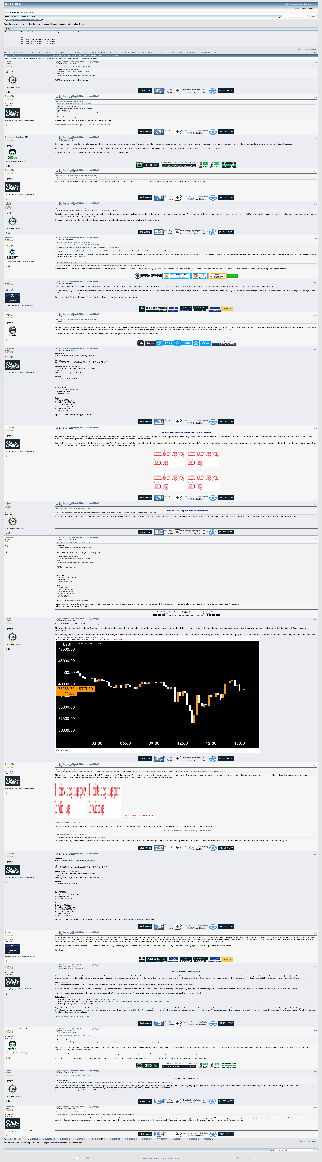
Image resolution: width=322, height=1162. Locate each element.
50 (108, 52)
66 (143, 52)
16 (35, 52)
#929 (315, 349)
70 (151, 52)
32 (69, 52)
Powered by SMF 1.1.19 (149, 1158)
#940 (315, 1107)
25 (54, 52)
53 (115, 52)
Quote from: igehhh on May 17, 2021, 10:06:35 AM (71, 101)
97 (209, 52)
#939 (315, 1071)
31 (67, 52)
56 (121, 52)
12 (26, 52)
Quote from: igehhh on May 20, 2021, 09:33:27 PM (71, 1111)
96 (207, 52)
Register (33, 19)
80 (173, 52)
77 (166, 52)
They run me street (142, 1054)
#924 (315, 171)
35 (76, 52)
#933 (315, 620)
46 (99, 52)
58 (126, 52)
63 (136, 52)
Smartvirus (9, 281)
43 (93, 52)
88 (190, 52)
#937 (315, 966)
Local (17, 24)
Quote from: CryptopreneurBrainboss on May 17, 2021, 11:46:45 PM (76, 175)
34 (73, 52)
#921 (315, 63)
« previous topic (302, 50)
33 (71, 52)
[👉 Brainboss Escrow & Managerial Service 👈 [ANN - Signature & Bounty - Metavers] (9, 166)
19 (41, 52)
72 (155, 52)
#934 (315, 765)
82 (177, 52)
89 (192, 52)
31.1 (28, 16)
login (24, 12)
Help (15, 19)
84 (181, 52)
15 (33, 52)
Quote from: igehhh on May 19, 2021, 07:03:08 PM (71, 769)
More (39, 19)
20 (44, 52)
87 (188, 52)
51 (111, 52)
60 (130, 52)
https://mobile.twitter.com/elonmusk (68, 822)
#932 (315, 538)
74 (160, 52)
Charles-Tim (9, 96)
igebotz (8, 62)
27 (58, 52)
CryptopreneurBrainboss (14, 137)
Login (26, 19)
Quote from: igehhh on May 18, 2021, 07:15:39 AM (71, 262)
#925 (315, 204)
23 (50, 52)
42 (91, 52)
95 (205, 52)
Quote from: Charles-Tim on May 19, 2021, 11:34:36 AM (73, 508)
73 (158, 52)
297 (213, 52)
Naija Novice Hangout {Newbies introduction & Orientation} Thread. (59, 24)
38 (82, 52)
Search (20, 19)
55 (119, 52)
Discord (202, 611)
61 (132, 52)
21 (46, 52)
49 (106, 52)
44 (95, 52)
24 (52, 52)
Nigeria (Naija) (26, 24)
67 (145, 52)
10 (22, 52)
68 (147, 52)
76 (164, 52)
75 (162, 52)
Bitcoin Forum (9, 24)
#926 (315, 238)
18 (39, 52)
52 (113, 52)
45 (97, 52)
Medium (211, 611)
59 (128, 52)
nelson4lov (9, 314)
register (30, 12)
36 (78, 52)
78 (168, 52)
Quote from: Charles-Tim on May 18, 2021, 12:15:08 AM (73, 242)
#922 (315, 97)
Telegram (165, 613)
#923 (315, 139)
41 (88, 52)
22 (48, 52)
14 (31, 52)
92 (198, 52)
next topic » (313, 50)
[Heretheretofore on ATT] (9, 266)
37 (80, 52)
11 (24, 52)
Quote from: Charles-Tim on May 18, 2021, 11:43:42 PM (73, 542)
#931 (315, 504)
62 (134, 52)
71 (153, 52)
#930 (315, 428)
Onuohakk (9, 537)
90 (194, 52)
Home (9, 19)
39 (84, 52)
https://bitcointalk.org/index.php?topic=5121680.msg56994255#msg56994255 (83, 125)
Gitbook (207, 613)
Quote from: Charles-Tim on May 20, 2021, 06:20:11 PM (73, 1035)
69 (149, 52)
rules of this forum (81, 1004)
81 (175, 52)
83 (179, 52)
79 (170, 52)
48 (104, 52)
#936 (315, 933)
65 (141, 52)
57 (123, 52)
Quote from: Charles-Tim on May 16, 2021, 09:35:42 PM (73, 66)
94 (203, 52)
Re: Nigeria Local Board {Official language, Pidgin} (79, 62)
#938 (315, 1030)
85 (183, 52)
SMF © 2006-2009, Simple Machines (169, 1158)
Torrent (32, 16)
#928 (315, 315)
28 (61, 52)
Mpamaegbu (9, 237)
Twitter (170, 611)
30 (65, 52)
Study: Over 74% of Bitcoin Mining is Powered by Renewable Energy (186, 831)
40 (86, 52)
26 (56, 52)
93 (200, 52)
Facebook (162, 611)
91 (196, 52)
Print (315, 52)
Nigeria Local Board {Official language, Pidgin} (72, 1016)
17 (37, 52)
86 (185, 52)
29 (63, 52)
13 (29, 52)
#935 (315, 854)
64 (138, 52)
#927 (315, 282)
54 (117, 52)
